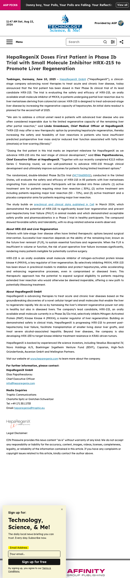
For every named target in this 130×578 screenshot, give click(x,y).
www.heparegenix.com (44, 358)
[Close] (61, 509)
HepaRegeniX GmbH (73, 79)
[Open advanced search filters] (113, 42)
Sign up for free (34, 562)
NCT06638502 (81, 175)
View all (122, 4)
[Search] (105, 42)
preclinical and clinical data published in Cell (64, 204)
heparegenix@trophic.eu (29, 408)
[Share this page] (121, 42)
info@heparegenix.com (20, 383)
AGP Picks (10, 5)
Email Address (18, 547)
